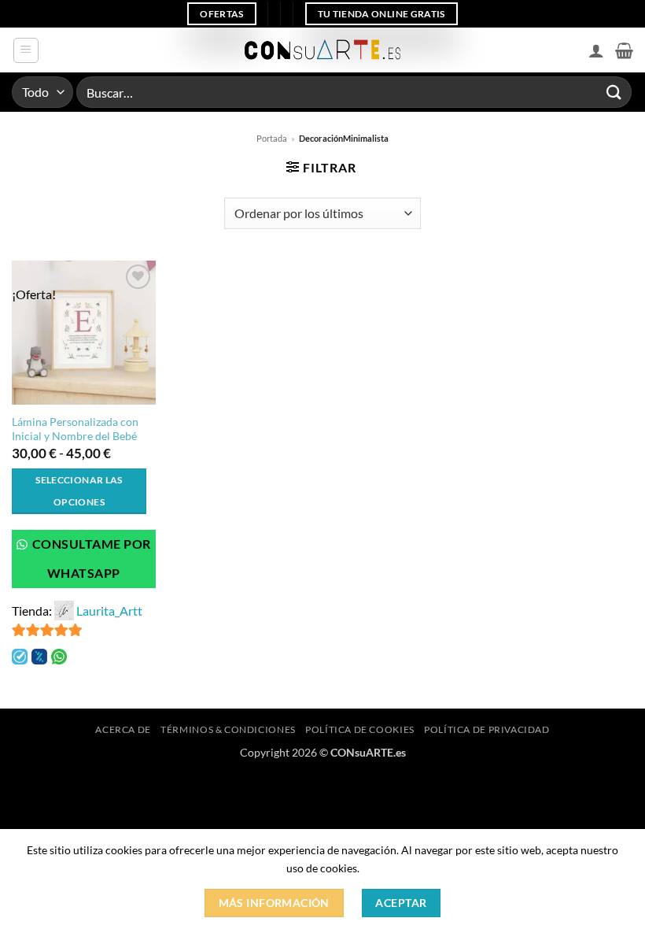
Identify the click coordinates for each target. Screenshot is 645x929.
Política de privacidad (486, 729)
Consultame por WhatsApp (90, 558)
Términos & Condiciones (227, 729)
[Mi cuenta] (596, 50)
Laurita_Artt (109, 610)
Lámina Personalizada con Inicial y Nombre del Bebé (75, 429)
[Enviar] (614, 91)
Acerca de (123, 729)
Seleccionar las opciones (78, 491)
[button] (26, 50)
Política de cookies (360, 729)
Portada (271, 138)
